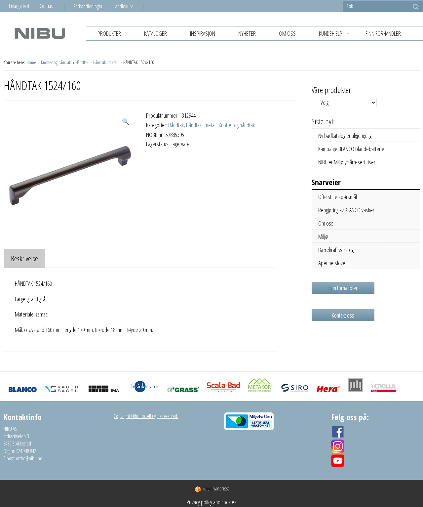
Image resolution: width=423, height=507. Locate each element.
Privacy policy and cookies (211, 502)
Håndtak (82, 62)
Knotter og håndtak (56, 62)
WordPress (216, 489)
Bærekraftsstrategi (336, 250)
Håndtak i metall (106, 62)
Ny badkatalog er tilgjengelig (344, 136)
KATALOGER (155, 33)
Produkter (109, 33)
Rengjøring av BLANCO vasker (346, 210)
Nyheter (247, 33)
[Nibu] (40, 33)
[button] (125, 121)
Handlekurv (123, 6)
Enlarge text (19, 6)
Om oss (287, 33)
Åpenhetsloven (333, 263)
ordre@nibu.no (29, 458)
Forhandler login (87, 6)
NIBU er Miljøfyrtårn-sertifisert (347, 162)
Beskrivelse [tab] (24, 258)
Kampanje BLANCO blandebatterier (352, 149)
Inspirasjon (202, 33)
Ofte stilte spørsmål (337, 197)
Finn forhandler (383, 33)
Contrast (47, 6)
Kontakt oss (343, 315)
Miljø (323, 236)
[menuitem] (93, 6)
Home (31, 62)
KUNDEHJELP (330, 33)
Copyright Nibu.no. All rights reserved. (146, 416)
